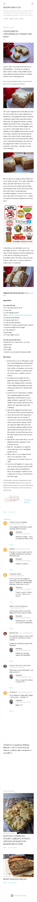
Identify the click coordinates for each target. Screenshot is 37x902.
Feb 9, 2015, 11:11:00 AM (17, 524)
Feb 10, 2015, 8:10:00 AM (25, 692)
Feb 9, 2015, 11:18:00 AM (23, 534)
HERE (8, 84)
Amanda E (13, 692)
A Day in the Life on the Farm (20, 665)
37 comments (12, 882)
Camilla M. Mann (15, 574)
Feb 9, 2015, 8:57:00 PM (17, 667)
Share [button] (5, 512)
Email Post (11, 512)
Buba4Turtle (13, 633)
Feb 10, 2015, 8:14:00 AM (23, 561)
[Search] (32, 3)
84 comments (12, 847)
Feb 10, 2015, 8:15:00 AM (23, 618)
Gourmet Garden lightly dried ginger (20, 315)
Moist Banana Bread (15, 879)
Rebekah (19, 532)
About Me (13, 19)
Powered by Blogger (20, 895)
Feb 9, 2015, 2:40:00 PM (17, 608)
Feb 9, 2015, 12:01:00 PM (23, 549)
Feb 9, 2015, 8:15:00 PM (26, 633)
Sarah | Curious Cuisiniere (18, 606)
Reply (11, 544)
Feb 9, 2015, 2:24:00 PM (17, 575)
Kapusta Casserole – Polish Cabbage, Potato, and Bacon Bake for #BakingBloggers (16, 840)
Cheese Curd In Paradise (18, 522)
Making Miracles (12, 7)
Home (5, 19)
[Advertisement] (18, 772)
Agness (12, 549)
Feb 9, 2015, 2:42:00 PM (23, 589)
